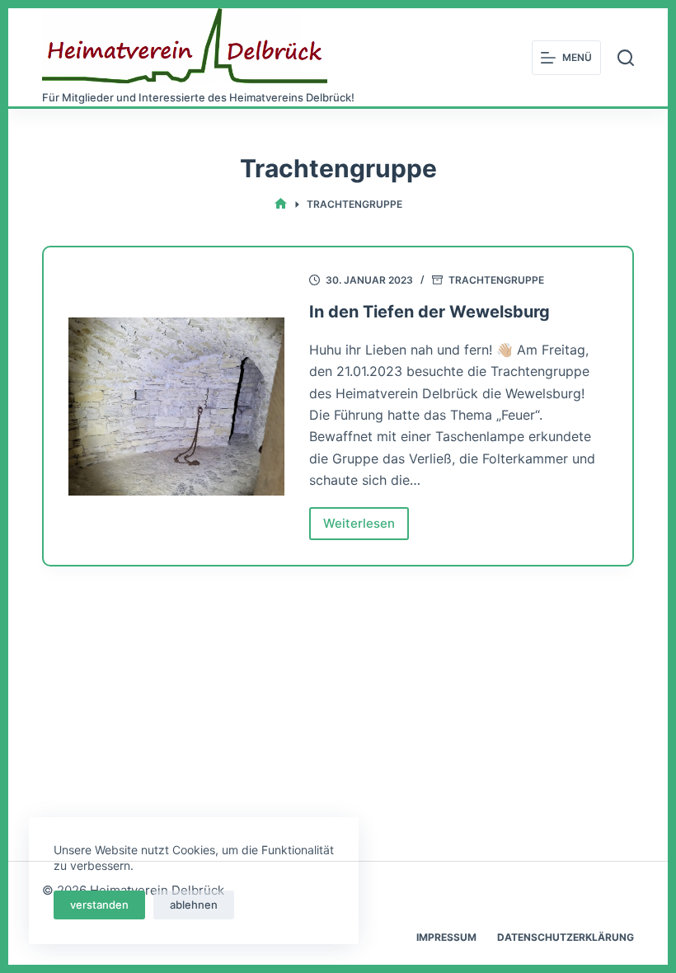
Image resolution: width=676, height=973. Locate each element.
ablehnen (194, 904)
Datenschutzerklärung (565, 937)
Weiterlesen (366, 527)
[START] (281, 205)
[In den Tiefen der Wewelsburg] (176, 406)
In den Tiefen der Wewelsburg (429, 312)
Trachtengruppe (496, 280)
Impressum (446, 937)
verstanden (99, 904)
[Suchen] (625, 57)
